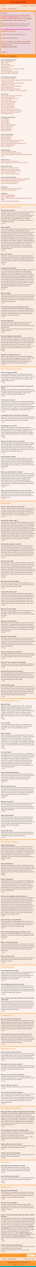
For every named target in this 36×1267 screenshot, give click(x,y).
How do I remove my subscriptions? (9, 183)
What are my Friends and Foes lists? (9, 161)
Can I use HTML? (5, 120)
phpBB (30, 434)
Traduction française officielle (14, 1262)
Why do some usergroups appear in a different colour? (13, 143)
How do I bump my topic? (7, 113)
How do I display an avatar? (7, 87)
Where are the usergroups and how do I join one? (12, 140)
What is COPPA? (5, 62)
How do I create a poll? (6, 100)
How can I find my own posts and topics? (10, 173)
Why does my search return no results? (10, 169)
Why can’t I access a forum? (7, 104)
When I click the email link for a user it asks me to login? (14, 90)
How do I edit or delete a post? (8, 97)
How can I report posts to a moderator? (10, 109)
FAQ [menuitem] (4, 6)
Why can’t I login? (5, 67)
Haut (3, 223)
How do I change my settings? (8, 78)
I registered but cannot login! (7, 65)
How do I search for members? (8, 172)
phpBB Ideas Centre (8, 1207)
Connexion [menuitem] (32, 6)
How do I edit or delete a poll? (8, 103)
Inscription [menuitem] (25, 6)
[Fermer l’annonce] (34, 13)
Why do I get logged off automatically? (10, 71)
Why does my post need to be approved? (10, 112)
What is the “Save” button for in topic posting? (11, 110)
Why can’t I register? (6, 64)
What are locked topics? (6, 129)
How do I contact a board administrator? (10, 201)
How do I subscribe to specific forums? (10, 181)
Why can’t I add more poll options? (9, 101)
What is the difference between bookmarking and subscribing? (15, 178)
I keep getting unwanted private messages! (11, 153)
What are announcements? (7, 126)
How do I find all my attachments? (9, 190)
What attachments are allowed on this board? (11, 188)
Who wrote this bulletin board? (8, 195)
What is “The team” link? (6, 146)
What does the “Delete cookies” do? (9, 73)
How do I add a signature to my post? (9, 98)
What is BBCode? (5, 118)
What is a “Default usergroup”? (8, 144)
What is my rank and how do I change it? (10, 89)
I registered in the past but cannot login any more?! (12, 68)
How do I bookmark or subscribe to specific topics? (13, 180)
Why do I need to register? (7, 61)
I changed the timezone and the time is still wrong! (12, 83)
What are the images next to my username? (11, 86)
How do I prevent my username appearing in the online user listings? (17, 80)
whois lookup (5, 1223)
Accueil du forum (12, 8)
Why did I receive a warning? (7, 107)
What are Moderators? (6, 137)
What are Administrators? (7, 135)
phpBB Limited (11, 1194)
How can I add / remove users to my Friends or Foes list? (14, 162)
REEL (15, 1264)
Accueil (4, 8)
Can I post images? (5, 123)
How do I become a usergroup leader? (10, 141)
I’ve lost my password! (6, 70)
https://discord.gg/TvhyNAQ (9, 31)
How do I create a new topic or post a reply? (11, 95)
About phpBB (12, 1197)
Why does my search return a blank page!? (11, 170)
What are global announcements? (9, 124)
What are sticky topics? (6, 127)
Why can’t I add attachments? (8, 106)
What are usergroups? (6, 138)
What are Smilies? (5, 121)
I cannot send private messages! (8, 151)
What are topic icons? (6, 130)
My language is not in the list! (7, 84)
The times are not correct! (7, 81)
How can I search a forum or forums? (9, 167)
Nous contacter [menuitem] (28, 1259)
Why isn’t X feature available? (8, 196)
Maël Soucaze (25, 1262)
